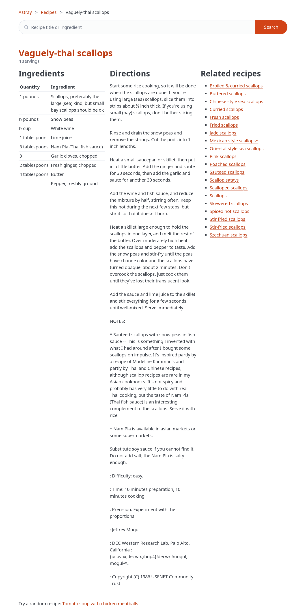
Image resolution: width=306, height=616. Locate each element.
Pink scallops (223, 156)
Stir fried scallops (227, 219)
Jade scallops (223, 133)
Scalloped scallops (229, 188)
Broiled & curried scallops (236, 86)
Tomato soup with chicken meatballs (100, 604)
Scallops (218, 196)
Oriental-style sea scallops (237, 148)
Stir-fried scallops (228, 227)
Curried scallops (226, 109)
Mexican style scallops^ (234, 141)
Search (271, 27)
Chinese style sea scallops (236, 101)
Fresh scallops (224, 117)
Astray (25, 12)
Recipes (49, 12)
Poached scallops (228, 164)
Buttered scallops (228, 94)
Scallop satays (224, 180)
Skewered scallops (229, 203)
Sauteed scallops (227, 172)
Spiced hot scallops (229, 211)
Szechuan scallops (228, 235)
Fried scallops (224, 125)
